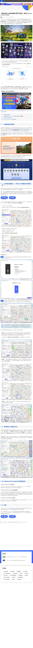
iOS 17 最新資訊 (15, 573)
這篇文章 (15, 500)
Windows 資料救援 (6, 577)
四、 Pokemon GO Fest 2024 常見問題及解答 (9, 119)
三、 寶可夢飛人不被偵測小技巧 (7, 117)
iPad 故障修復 (6, 571)
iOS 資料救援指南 (20, 577)
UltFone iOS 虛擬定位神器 (25, 129)
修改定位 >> (6, 522)
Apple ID (21, 573)
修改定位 (13, 579)
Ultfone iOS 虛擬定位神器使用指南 (19, 110)
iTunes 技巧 (13, 577)
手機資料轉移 (19, 571)
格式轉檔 (26, 575)
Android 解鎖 (25, 571)
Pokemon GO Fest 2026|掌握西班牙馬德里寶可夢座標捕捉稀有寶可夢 (15, 560)
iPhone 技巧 (26, 573)
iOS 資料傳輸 (19, 579)
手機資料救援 (20, 575)
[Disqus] (16, 536)
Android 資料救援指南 (13, 575)
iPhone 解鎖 (5, 575)
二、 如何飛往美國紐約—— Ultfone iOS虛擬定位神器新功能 (11, 116)
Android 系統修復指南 (7, 573)
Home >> (2, 522)
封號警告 (21, 189)
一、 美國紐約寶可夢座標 (6, 114)
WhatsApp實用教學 (6, 579)
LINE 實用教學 (12, 571)
